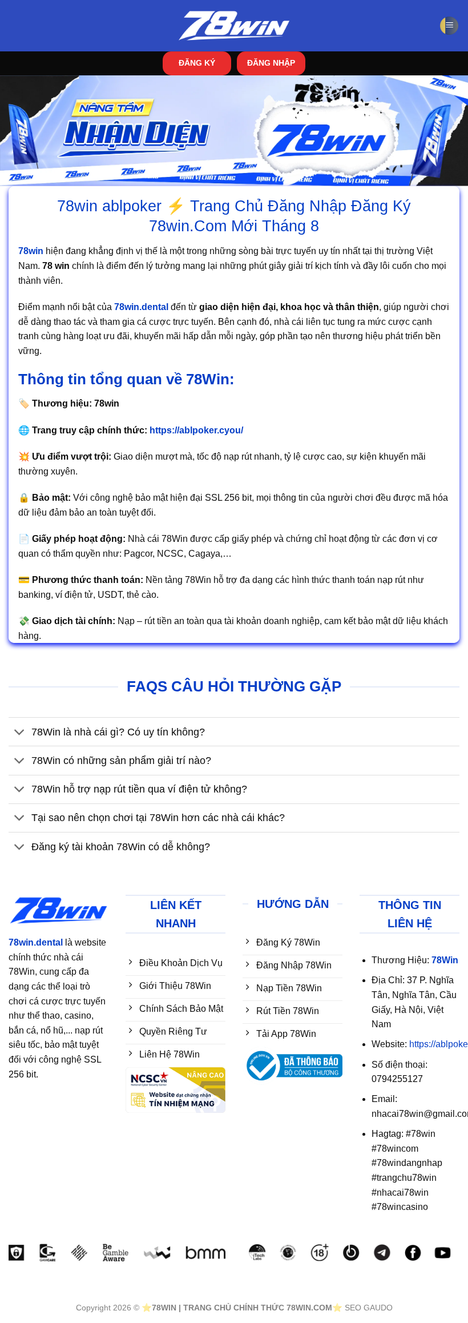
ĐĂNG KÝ (197, 63)
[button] (449, 26)
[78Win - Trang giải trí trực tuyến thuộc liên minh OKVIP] (234, 26)
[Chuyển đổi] (20, 733)
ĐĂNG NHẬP (271, 63)
